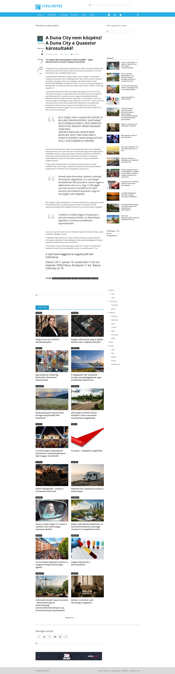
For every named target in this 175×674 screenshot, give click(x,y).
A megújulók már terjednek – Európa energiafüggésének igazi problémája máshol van (86, 377)
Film (112, 294)
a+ (41, 73)
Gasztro (114, 327)
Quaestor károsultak (85, 278)
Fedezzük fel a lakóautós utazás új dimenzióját (87, 490)
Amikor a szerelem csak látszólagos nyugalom (82, 601)
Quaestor (74, 278)
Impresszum (106, 670)
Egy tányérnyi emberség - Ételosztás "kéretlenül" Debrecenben (47, 377)
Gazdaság (64, 15)
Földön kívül (115, 364)
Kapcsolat (133, 670)
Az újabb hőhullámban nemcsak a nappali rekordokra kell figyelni (129, 195)
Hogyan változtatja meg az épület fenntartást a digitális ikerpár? (87, 340)
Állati (113, 338)
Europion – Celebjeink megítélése (86, 450)
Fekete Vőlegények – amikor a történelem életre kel (50, 490)
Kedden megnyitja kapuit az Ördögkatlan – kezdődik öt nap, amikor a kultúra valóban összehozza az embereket (130, 173)
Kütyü (113, 309)
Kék (112, 353)
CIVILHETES (52, 5)
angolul (79, 254)
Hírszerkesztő (40, 43)
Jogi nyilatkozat (116, 670)
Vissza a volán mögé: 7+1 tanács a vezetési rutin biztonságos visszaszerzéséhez (51, 527)
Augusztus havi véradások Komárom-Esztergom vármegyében (130, 183)
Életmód (74, 15)
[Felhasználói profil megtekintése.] (40, 38)
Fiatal (84, 15)
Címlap (100, 670)
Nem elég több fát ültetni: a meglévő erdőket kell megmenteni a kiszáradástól (130, 207)
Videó (92, 15)
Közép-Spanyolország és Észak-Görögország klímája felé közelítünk (50, 415)
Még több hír (69, 618)
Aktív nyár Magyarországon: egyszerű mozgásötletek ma (130, 217)
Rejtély (113, 357)
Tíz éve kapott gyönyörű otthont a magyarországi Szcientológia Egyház (52, 564)
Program (114, 316)
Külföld (38, 424)
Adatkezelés (125, 670)
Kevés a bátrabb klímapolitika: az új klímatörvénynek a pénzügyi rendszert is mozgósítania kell (87, 527)
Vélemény (64, 54)
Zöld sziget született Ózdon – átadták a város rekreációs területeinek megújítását (84, 415)
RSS (138, 670)
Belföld (38, 313)
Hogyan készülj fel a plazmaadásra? (80, 563)
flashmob (95, 278)
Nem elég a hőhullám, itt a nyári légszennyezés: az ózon (130, 148)
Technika (74, 313)
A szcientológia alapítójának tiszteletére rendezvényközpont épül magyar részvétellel (51, 453)
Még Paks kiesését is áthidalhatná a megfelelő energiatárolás (129, 160)
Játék (113, 331)
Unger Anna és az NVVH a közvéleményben (47, 340)
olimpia (55, 278)
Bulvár (74, 424)
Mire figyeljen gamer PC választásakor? (129, 136)
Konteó (113, 361)
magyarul (65, 254)
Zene (113, 298)
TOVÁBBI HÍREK (43, 307)
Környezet (75, 348)
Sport (113, 324)
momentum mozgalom (64, 278)
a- (38, 73)
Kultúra (40, 15)
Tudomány (51, 15)
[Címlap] (38, 7)
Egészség (75, 535)
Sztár (113, 349)
